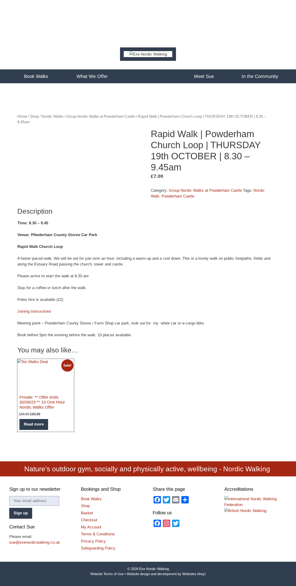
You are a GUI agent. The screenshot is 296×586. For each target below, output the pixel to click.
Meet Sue (204, 76)
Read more (34, 424)
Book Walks (36, 76)
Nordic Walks (52, 116)
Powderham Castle (178, 196)
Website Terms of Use (107, 574)
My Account (91, 527)
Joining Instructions (34, 311)
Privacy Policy (93, 541)
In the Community (260, 76)
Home (148, 76)
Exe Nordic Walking (154, 569)
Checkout (89, 520)
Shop (34, 116)
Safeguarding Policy (98, 548)
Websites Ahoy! (194, 574)
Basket (87, 513)
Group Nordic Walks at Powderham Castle (100, 116)
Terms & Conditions (98, 534)
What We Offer (92, 76)
